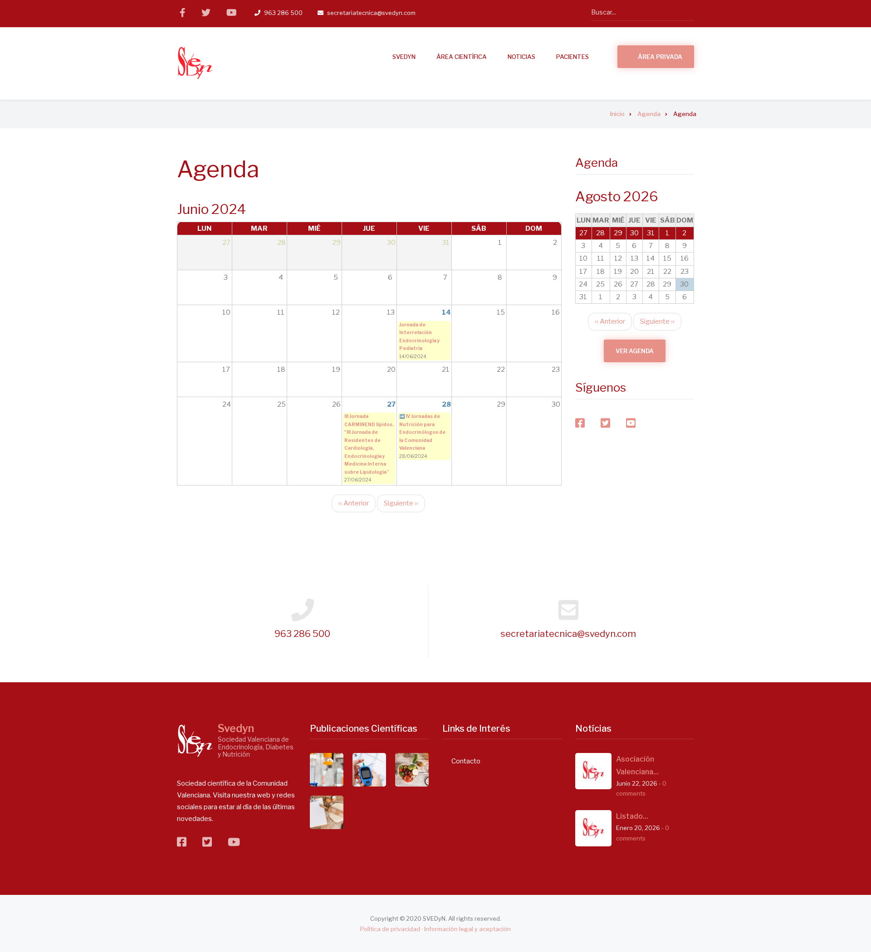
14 (446, 312)
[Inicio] (195, 63)
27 (391, 404)
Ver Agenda (635, 351)
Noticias (521, 56)
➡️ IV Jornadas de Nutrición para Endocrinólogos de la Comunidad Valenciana (422, 432)
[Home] (195, 741)
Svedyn (236, 728)
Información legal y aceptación (467, 929)
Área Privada (660, 56)
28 (446, 404)
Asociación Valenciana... (637, 765)
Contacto (465, 761)
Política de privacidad (390, 929)
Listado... (632, 816)
